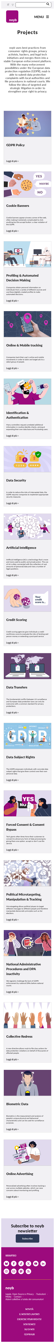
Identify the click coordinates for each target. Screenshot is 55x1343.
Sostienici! (29, 1324)
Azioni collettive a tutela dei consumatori (25, 1299)
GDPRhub (29, 1334)
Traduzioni (41, 1294)
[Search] (48, 4)
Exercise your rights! (29, 1319)
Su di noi (29, 1329)
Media (8, 1296)
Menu (39, 16)
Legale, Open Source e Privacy (20, 1294)
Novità (29, 1309)
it (8, 5)
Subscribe (27, 1238)
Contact (17, 1296)
